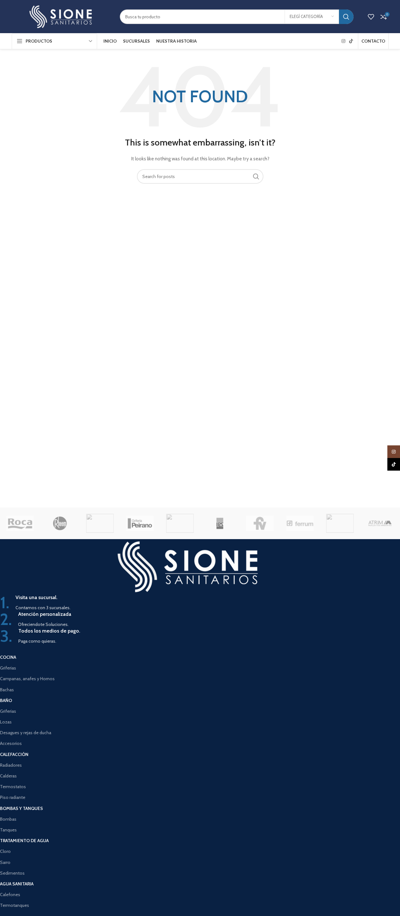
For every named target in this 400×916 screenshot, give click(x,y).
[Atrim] (380, 523)
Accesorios (11, 743)
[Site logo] (61, 16)
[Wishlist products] (371, 16)
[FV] (260, 523)
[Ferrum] (300, 523)
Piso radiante (12, 797)
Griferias (8, 668)
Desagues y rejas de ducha (25, 732)
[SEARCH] (346, 16)
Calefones (10, 894)
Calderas (8, 776)
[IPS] (220, 523)
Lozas (6, 722)
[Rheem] (60, 523)
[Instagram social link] (343, 41)
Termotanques (14, 905)
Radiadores (11, 765)
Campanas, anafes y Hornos (27, 678)
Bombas (8, 819)
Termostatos (13, 786)
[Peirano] (140, 523)
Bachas (7, 690)
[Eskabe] (340, 523)
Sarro (5, 862)
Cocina (8, 657)
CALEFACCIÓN (14, 754)
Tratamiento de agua (24, 840)
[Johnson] (180, 523)
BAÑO (6, 700)
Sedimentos (12, 873)
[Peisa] (100, 523)
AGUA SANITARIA (17, 884)
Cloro (5, 851)
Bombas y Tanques (21, 808)
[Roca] (20, 523)
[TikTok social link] (351, 41)
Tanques (8, 830)
